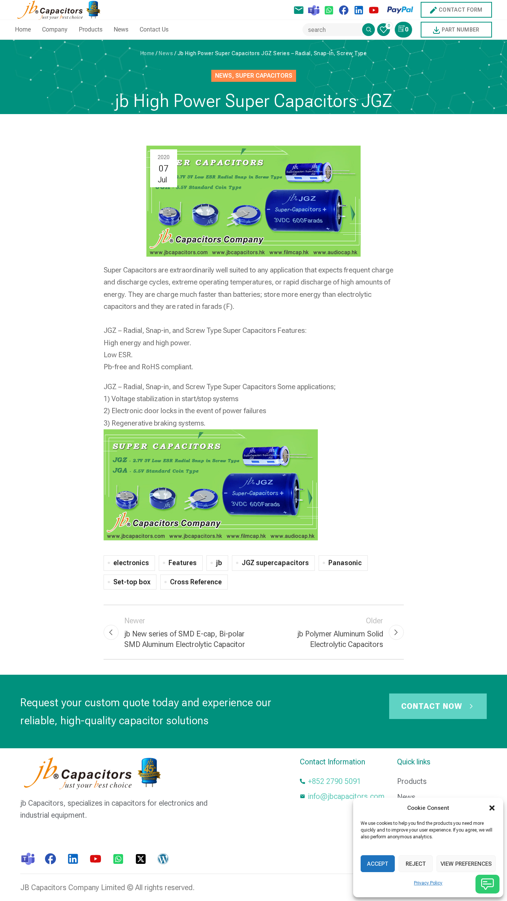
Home (147, 53)
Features (182, 563)
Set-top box (131, 582)
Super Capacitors (263, 75)
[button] (492, 808)
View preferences (466, 863)
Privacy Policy (428, 883)
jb (219, 563)
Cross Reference (196, 582)
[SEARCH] (368, 29)
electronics (131, 563)
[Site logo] (60, 9)
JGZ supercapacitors (275, 563)
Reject (416, 863)
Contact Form (461, 10)
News (166, 53)
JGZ (110, 330)
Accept (377, 863)
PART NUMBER (460, 30)
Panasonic (345, 563)
